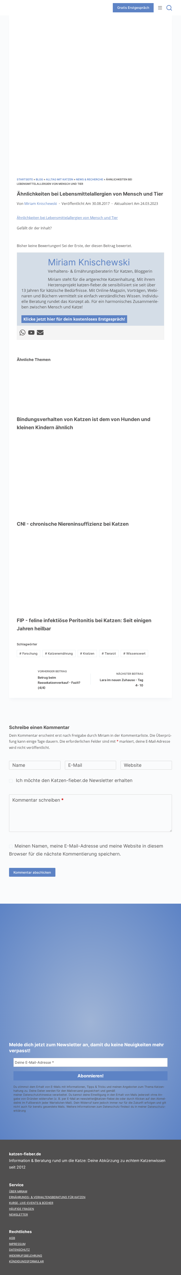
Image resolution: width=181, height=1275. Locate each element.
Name (18, 765)
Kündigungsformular (26, 1261)
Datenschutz (19, 1249)
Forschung (28, 653)
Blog (39, 179)
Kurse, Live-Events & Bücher (31, 1203)
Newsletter (18, 1214)
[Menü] (160, 8)
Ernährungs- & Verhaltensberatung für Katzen (47, 1197)
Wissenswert (134, 653)
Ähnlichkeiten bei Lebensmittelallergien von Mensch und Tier (67, 217)
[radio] (20, 236)
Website (132, 765)
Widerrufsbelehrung (25, 1255)
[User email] (40, 332)
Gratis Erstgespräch (133, 8)
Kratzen (87, 653)
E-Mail (75, 765)
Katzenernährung (59, 653)
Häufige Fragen (21, 1209)
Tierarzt (109, 653)
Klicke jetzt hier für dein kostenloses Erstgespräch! (74, 319)
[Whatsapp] (22, 332)
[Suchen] (169, 8)
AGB (12, 1238)
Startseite (25, 179)
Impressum (17, 1244)
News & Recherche (89, 179)
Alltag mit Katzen (59, 179)
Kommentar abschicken (32, 872)
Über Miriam (18, 1191)
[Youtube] (31, 332)
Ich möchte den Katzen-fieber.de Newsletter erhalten (73, 780)
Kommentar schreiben (38, 800)
